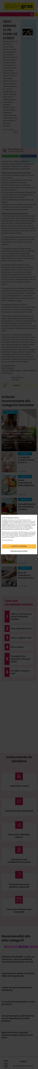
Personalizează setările (19, 551)
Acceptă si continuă (19, 546)
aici (12, 540)
